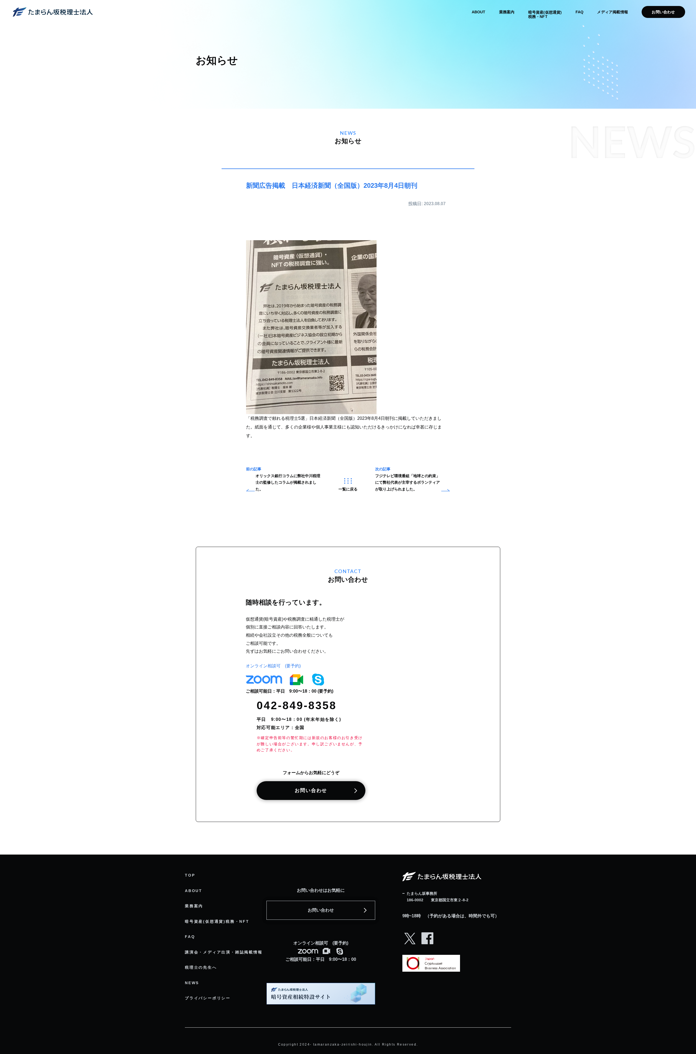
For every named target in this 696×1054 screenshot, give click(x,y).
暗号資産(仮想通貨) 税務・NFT (545, 14)
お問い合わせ (663, 12)
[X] (410, 944)
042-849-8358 (297, 705)
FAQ (580, 12)
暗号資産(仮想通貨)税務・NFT (217, 921)
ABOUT (479, 12)
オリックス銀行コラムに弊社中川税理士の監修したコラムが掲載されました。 (288, 482)
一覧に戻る (348, 489)
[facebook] (427, 944)
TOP (190, 875)
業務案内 (507, 12)
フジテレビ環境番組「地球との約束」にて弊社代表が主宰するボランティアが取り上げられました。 (407, 482)
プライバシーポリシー (208, 998)
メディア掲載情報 (612, 12)
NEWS (192, 983)
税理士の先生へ (201, 967)
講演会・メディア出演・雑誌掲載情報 (224, 952)
